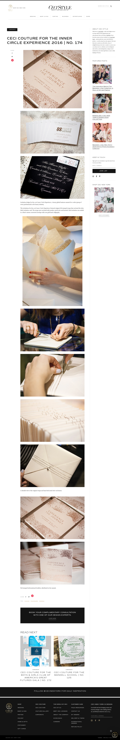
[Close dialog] (92, 354)
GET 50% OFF (43, 377)
